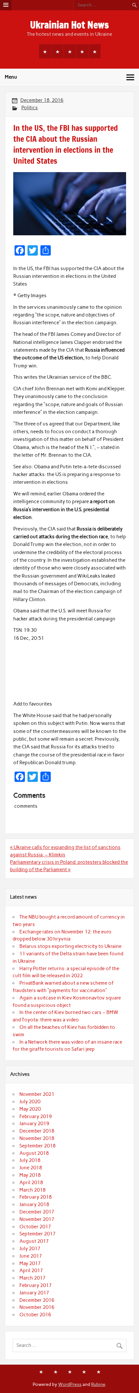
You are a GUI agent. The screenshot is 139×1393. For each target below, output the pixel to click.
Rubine (98, 1384)
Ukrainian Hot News (69, 25)
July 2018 (29, 1160)
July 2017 (29, 1249)
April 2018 (31, 1182)
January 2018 (34, 1204)
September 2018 (37, 1146)
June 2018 (30, 1168)
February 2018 (35, 1197)
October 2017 (35, 1227)
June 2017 (30, 1256)
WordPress (69, 1384)
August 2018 (34, 1153)
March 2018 (32, 1190)
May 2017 (30, 1263)
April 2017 (31, 1270)
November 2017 (36, 1219)
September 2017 (37, 1234)
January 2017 (34, 1293)
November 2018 (36, 1138)
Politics (29, 108)
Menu (11, 77)
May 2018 (30, 1175)
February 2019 (35, 1116)
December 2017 (36, 1212)
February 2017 (35, 1285)
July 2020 (29, 1102)
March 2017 (32, 1278)
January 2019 (34, 1123)
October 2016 (35, 1315)
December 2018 (36, 1131)
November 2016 (36, 1307)
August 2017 (34, 1241)
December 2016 (36, 1300)
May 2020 (30, 1109)
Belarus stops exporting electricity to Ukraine (70, 946)
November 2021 (36, 1094)
